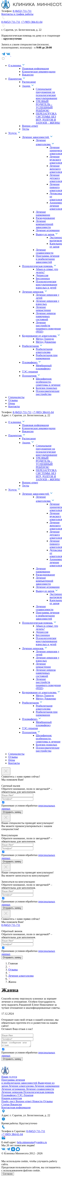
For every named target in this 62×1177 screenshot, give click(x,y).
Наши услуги (9, 1076)
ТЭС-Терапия (25, 1095)
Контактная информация (15, 1107)
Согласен (8, 1174)
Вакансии (16, 1104)
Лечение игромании (13, 1089)
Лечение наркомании (46, 1086)
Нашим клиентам (11, 1098)
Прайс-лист (8, 1101)
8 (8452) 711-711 (22, 11)
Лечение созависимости (40, 1089)
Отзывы (13, 969)
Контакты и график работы (17, 14)
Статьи (5, 1104)
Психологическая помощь (38, 1092)
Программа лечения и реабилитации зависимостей (19, 1081)
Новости (37, 1101)
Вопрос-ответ (24, 1101)
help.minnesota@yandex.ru (32, 1142)
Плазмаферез (9, 1095)
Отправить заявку (12, 812)
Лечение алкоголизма (21, 975)
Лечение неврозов (12, 1092)
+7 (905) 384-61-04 (31, 21)
